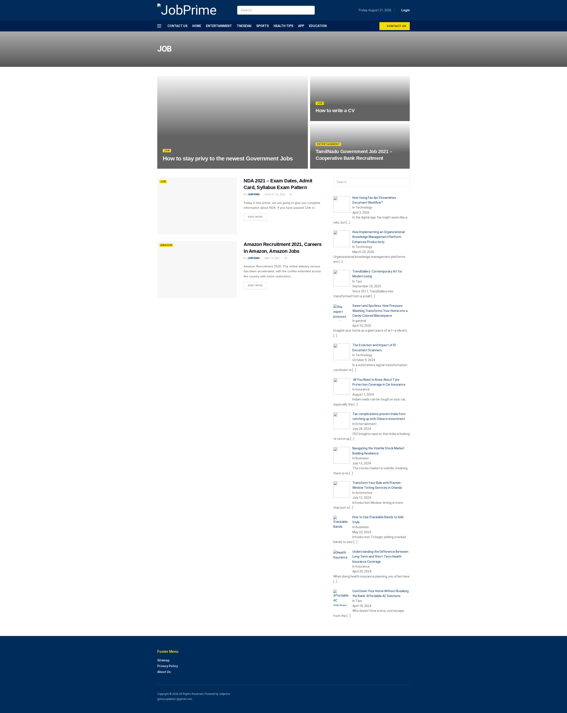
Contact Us (177, 26)
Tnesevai (244, 26)
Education (318, 26)
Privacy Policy (167, 666)
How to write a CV (335, 110)
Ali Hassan (174, 167)
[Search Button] (310, 10)
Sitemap (163, 660)
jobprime (253, 194)
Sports (262, 26)
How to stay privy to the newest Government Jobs (228, 158)
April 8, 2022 (326, 119)
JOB (167, 150)
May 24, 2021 (325, 167)
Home (196, 26)
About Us (164, 672)
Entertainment (219, 26)
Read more (255, 216)
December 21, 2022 (196, 167)
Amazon (166, 245)
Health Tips (283, 26)
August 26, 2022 (274, 194)
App (301, 26)
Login (405, 10)
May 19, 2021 (272, 258)
